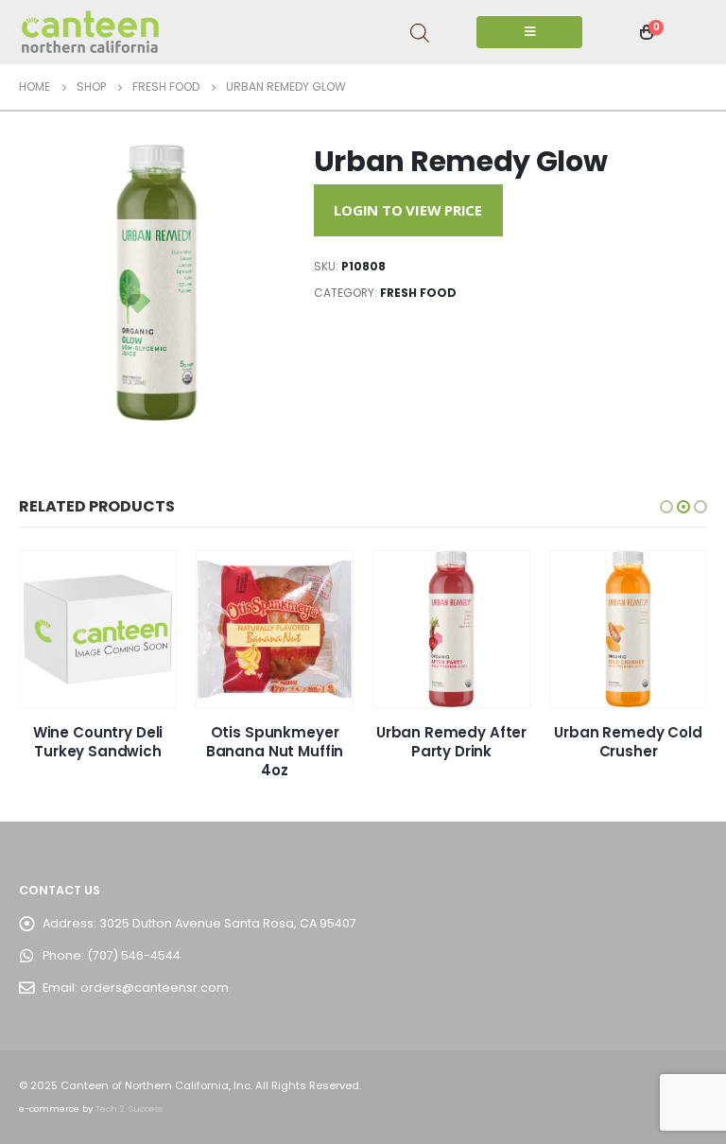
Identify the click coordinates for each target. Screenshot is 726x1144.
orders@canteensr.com (154, 987)
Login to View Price (408, 209)
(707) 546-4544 (134, 955)
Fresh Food (418, 293)
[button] (666, 506)
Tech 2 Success (129, 1108)
